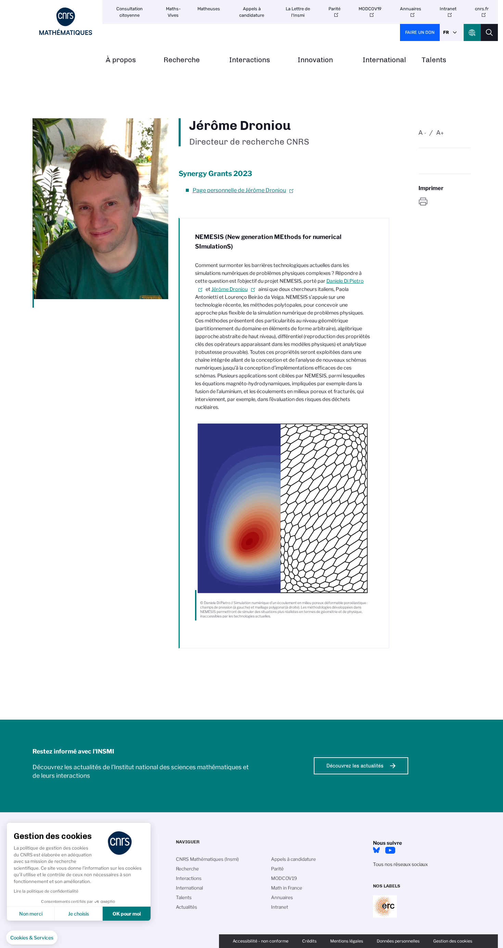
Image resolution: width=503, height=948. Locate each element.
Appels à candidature (251, 12)
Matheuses (208, 8)
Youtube (390, 850)
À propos (121, 60)
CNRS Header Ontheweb (472, 32)
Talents (434, 60)
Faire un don (420, 32)
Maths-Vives (173, 12)
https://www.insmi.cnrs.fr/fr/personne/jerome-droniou (444, 201)
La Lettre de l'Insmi (298, 12)
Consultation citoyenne (129, 12)
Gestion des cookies (452, 941)
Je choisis (78, 914)
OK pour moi (127, 914)
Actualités (186, 907)
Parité (334, 8)
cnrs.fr (482, 8)
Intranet (448, 8)
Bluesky (376, 850)
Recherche (182, 60)
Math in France (286, 888)
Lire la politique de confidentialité (46, 891)
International (384, 60)
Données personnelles (398, 941)
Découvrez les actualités (355, 766)
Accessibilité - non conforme (260, 941)
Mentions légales (346, 941)
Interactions (249, 60)
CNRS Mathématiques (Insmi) (207, 859)
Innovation (315, 60)
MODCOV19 (370, 8)
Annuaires (410, 8)
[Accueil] (66, 21)
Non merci (30, 914)
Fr (446, 32)
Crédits (309, 941)
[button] (31, 938)
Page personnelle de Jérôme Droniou (239, 190)
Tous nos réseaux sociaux (400, 864)
